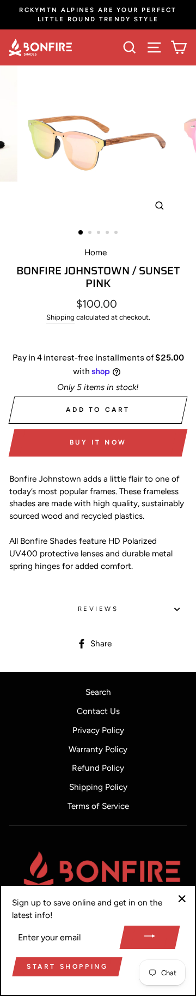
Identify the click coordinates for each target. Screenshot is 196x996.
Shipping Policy (98, 787)
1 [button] (81, 233)
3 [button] (99, 233)
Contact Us (98, 711)
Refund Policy (98, 768)
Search (98, 692)
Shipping (60, 317)
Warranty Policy (98, 749)
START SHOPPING (67, 966)
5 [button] (117, 233)
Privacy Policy (98, 730)
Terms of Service (98, 806)
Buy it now (98, 442)
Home (95, 252)
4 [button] (108, 233)
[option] (98, 14)
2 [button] (91, 233)
